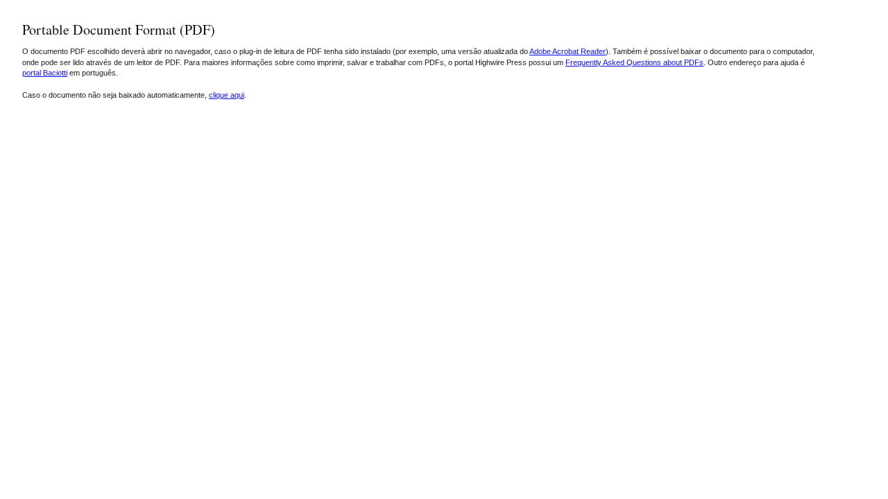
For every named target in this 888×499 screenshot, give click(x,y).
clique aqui (226, 95)
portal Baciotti (44, 73)
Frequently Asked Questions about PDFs (634, 62)
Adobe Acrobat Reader (567, 51)
